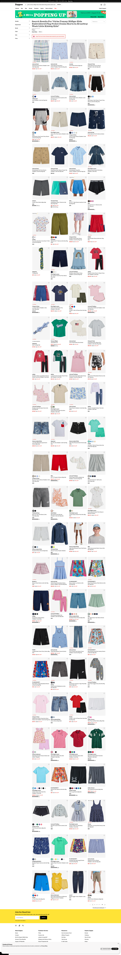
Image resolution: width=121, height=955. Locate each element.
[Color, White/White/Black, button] (35, 824)
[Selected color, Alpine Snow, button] (70, 307)
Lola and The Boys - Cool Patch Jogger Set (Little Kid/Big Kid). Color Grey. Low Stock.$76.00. (97, 673)
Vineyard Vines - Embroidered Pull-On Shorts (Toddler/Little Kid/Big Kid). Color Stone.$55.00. (97, 54)
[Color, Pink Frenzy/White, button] (91, 717)
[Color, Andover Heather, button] (41, 788)
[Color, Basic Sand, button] (54, 272)
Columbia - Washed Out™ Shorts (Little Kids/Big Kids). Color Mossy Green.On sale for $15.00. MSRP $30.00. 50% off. (60, 228)
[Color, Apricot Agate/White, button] (91, 614)
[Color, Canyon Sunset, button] (74, 614)
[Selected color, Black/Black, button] (33, 824)
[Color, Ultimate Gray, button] (35, 476)
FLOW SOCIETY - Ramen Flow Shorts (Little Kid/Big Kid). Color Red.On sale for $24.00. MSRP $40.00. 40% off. (60, 780)
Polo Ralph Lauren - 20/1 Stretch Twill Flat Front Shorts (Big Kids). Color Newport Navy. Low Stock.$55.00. (60, 263)
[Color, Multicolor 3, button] (35, 859)
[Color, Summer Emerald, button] (72, 752)
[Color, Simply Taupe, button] (76, 614)
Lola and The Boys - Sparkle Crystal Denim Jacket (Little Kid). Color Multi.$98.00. (60, 815)
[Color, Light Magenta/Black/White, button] (93, 201)
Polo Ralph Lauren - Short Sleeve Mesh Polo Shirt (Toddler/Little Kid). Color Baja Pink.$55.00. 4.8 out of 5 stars (60, 744)
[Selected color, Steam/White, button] (89, 614)
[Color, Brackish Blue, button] (37, 476)
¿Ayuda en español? (42, 937)
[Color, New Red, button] (93, 752)
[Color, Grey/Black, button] (37, 895)
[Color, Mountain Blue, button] (56, 237)
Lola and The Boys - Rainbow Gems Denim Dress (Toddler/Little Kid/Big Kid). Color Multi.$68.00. (78, 263)
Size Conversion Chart (67, 933)
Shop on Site (93, 16)
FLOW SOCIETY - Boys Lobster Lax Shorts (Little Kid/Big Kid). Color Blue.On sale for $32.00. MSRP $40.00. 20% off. (78, 572)
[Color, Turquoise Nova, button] (58, 859)
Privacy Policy (44, 946)
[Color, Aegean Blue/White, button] (78, 788)
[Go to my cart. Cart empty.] (104, 4)
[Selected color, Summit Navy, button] (52, 547)
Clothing (87, 935)
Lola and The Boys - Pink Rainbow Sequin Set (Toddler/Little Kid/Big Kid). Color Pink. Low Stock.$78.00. (60, 606)
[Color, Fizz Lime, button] (54, 547)
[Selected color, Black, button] (52, 683)
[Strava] (23, 925)
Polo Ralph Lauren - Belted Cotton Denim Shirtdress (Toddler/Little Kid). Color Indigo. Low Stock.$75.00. (97, 159)
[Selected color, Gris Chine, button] (33, 97)
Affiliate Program (65, 935)
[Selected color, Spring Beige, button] (52, 407)
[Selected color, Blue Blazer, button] (70, 133)
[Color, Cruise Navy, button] (39, 788)
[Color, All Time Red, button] (72, 307)
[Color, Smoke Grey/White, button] (93, 614)
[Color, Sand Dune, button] (95, 442)
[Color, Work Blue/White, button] (91, 476)
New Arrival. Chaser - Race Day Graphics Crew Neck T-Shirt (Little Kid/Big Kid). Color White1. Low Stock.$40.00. (41, 228)
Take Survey (64, 939)
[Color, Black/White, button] (93, 476)
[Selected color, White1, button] (33, 237)
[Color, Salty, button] (54, 717)
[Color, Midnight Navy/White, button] (95, 476)
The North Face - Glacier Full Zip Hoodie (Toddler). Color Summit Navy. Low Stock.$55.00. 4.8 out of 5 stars (60, 538)
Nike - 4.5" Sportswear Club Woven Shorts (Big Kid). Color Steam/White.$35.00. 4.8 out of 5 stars (97, 606)
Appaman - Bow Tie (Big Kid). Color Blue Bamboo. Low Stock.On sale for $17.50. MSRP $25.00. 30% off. (41, 332)
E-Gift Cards (64, 941)
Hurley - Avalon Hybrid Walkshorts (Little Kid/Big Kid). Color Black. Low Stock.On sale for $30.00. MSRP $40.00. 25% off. (60, 673)
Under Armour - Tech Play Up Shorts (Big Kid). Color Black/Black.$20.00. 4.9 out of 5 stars (41, 815)
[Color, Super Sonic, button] (54, 237)
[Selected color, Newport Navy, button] (52, 272)
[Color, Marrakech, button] (35, 97)
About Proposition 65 (43, 941)
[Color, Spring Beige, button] (72, 511)
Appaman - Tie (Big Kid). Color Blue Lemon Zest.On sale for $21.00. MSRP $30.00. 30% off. (41, 263)
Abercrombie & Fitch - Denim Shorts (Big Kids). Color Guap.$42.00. (60, 708)
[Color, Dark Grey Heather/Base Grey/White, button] (91, 97)
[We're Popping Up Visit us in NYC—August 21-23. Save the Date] (60, 14)
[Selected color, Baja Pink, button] (52, 752)
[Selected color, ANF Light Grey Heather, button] (33, 547)
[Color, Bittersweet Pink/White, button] (41, 824)
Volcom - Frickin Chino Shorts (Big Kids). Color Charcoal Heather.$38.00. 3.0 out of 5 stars (41, 193)
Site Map (64, 937)
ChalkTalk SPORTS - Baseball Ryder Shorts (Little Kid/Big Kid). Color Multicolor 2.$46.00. (41, 851)
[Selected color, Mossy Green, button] (52, 237)
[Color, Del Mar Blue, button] (74, 133)
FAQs (39, 933)
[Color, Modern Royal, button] (74, 752)
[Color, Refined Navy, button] (91, 752)
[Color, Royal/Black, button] (76, 788)
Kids (40, 31)
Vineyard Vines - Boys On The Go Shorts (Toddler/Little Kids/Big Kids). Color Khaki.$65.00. (41, 467)
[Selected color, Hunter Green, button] (89, 752)
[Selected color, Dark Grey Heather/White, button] (89, 476)
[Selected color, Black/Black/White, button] (89, 201)
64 (102, 904)
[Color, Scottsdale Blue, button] (35, 788)
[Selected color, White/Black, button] (89, 717)
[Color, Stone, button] (76, 133)
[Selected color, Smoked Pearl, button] (33, 511)
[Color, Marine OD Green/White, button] (80, 788)
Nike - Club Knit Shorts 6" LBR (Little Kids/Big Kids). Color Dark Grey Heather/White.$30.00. (97, 467)
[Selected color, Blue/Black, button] (33, 895)
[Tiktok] (19, 925)
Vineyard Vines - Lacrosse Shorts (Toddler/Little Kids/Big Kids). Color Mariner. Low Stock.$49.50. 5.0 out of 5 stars (41, 298)
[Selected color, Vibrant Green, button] (89, 442)
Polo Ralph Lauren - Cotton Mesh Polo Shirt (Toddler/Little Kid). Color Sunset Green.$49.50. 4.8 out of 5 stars (60, 851)
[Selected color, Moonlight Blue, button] (70, 614)
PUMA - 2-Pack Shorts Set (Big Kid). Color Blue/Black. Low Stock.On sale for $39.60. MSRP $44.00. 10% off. (41, 886)
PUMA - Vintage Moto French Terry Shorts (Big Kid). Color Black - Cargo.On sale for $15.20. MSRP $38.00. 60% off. (41, 640)
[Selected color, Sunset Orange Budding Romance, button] (52, 511)
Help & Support (102, 8)
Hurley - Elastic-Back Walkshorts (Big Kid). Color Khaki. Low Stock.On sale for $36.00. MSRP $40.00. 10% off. (97, 886)
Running (86, 939)
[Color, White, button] (35, 237)
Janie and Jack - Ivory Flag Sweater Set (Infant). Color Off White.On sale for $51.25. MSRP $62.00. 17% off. (78, 332)
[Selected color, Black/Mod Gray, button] (70, 788)
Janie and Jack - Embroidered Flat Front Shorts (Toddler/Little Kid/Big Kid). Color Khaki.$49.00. (41, 159)
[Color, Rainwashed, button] (37, 547)
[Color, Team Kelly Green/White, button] (37, 824)
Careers (17, 935)
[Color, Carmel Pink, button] (37, 788)
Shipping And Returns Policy (44, 939)
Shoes (86, 941)
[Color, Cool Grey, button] (54, 683)
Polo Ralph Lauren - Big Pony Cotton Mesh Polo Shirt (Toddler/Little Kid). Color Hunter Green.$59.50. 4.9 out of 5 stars (97, 744)
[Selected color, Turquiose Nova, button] (33, 788)
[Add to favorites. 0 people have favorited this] (49, 41)
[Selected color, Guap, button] (52, 717)
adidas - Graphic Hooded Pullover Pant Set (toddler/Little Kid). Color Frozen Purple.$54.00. (97, 398)
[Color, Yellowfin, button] (56, 859)
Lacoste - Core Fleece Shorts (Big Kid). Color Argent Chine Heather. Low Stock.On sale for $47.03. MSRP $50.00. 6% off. (78, 54)
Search (59, 4)
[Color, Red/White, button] (72, 788)
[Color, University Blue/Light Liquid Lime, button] (35, 133)
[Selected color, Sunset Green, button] (52, 859)
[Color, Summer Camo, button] (72, 133)
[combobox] (40, 4)
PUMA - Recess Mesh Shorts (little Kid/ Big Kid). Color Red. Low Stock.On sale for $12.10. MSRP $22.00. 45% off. (97, 228)
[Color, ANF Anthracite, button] (35, 547)
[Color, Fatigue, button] (54, 407)
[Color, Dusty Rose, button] (72, 614)
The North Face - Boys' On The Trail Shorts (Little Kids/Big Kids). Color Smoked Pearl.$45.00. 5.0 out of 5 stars (41, 503)
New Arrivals (87, 937)
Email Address (19, 917)
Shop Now (70, 1)
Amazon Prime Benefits (20, 939)
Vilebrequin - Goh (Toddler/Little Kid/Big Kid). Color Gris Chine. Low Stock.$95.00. (41, 89)
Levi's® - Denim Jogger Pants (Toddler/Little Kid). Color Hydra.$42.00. (78, 886)
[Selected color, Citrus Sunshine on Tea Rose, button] (33, 752)
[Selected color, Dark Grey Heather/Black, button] (33, 133)
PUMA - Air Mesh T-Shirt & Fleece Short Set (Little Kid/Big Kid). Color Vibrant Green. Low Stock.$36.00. (97, 432)
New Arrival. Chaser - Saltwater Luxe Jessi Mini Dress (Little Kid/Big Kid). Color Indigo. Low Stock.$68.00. (97, 815)
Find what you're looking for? (98, 907)
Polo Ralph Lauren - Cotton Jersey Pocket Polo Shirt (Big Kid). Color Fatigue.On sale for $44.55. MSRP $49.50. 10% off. (78, 503)
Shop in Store (101, 16)
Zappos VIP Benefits (19, 941)
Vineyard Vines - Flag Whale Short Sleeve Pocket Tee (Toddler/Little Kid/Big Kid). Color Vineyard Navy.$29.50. (60, 159)
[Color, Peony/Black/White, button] (91, 201)
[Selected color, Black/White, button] (89, 97)
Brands (86, 933)
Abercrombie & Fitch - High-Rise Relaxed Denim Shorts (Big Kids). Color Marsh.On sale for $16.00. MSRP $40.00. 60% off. (78, 432)
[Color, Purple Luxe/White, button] (39, 824)
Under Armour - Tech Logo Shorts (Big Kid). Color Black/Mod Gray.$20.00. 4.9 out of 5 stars (78, 780)
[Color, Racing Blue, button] (74, 307)
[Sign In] (101, 4)
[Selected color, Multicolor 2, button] (33, 859)
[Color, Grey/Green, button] (37, 614)
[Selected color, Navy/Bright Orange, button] (33, 614)
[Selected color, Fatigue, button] (70, 511)
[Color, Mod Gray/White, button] (74, 788)
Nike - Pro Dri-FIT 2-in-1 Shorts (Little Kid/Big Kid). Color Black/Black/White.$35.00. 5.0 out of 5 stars (97, 193)
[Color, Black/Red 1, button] (35, 614)
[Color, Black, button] (91, 895)
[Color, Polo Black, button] (56, 752)
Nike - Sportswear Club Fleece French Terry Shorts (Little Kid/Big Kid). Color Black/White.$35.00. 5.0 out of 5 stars (97, 89)
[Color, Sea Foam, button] (93, 442)
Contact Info (41, 935)
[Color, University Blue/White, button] (93, 97)
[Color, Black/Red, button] (35, 895)
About (16, 933)
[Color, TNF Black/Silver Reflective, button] (35, 511)
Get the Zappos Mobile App (21, 937)
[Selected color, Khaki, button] (33, 476)
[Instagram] (15, 925)
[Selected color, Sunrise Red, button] (70, 752)
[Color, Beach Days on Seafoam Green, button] (35, 752)
